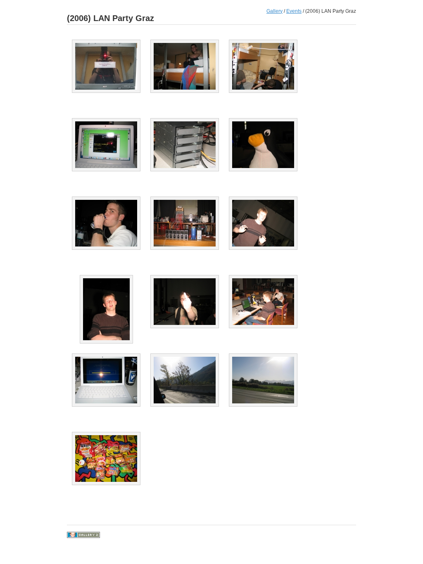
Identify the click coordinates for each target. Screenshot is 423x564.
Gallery (274, 11)
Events (294, 11)
